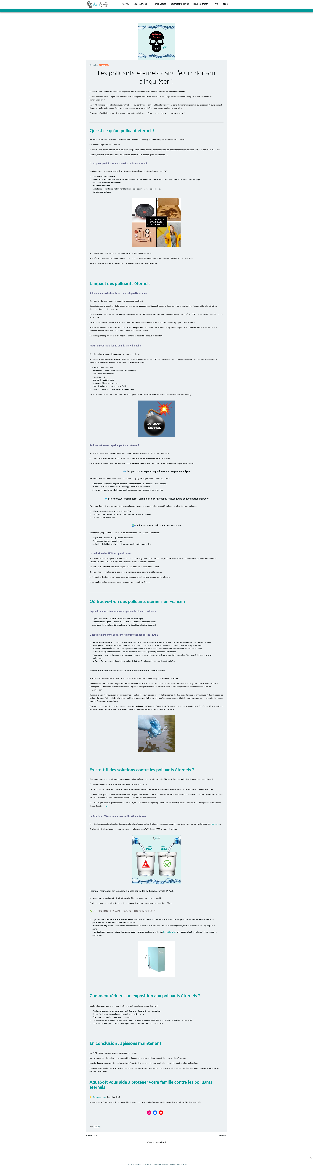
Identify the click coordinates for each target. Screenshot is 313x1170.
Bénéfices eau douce (180, 4)
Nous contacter (200, 4)
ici (106, 806)
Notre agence (160, 4)
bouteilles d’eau (169, 932)
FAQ (216, 4)
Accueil (125, 4)
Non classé (104, 65)
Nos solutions (140, 4)
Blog (225, 4)
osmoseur (216, 824)
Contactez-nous (99, 1097)
